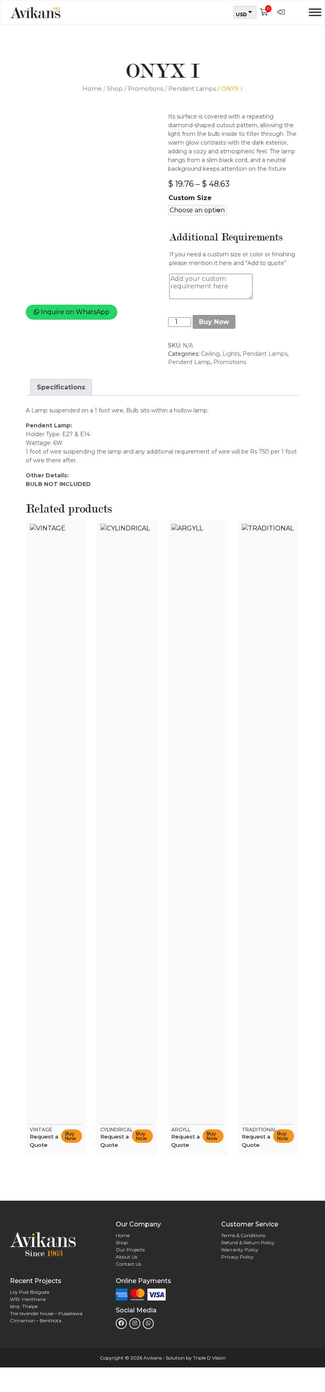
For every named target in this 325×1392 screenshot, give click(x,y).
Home (92, 88)
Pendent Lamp (189, 362)
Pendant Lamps (192, 88)
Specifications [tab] (61, 387)
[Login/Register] (283, 12)
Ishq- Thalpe (24, 1306)
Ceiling (210, 353)
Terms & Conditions (243, 1235)
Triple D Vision (209, 1358)
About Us (126, 1257)
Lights (231, 353)
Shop (115, 88)
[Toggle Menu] (315, 12)
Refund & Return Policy (248, 1242)
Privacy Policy (237, 1257)
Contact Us (128, 1264)
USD (241, 14)
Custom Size (190, 198)
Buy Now (214, 322)
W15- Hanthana (28, 1299)
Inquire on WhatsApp (74, 312)
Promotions (145, 88)
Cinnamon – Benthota (35, 1320)
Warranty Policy (239, 1250)
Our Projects (130, 1250)
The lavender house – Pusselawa (46, 1313)
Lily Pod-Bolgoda (29, 1292)
